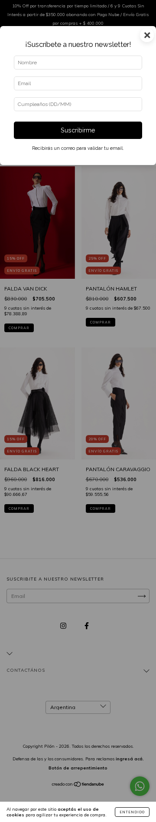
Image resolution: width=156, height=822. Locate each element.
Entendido (132, 812)
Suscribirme (78, 130)
